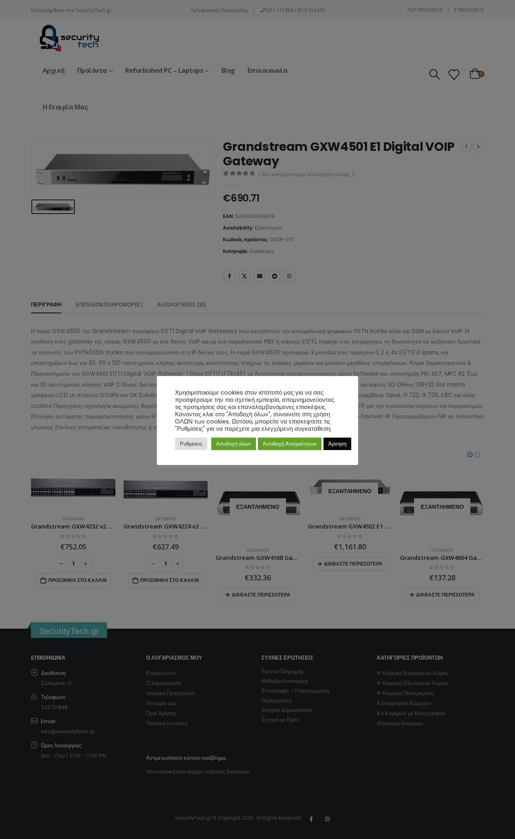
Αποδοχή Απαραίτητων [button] (290, 444)
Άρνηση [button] (337, 444)
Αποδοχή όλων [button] (233, 444)
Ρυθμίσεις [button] (191, 444)
